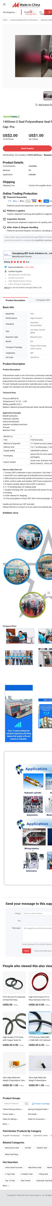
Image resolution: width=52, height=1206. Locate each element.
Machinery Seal (34, 1167)
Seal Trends (26, 1180)
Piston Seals (8, 1114)
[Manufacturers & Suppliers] (26, 4)
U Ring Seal (43, 1174)
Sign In (7, 287)
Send (26, 950)
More (5, 1185)
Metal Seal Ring (11, 1154)
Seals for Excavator (36, 1119)
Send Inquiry (27, 148)
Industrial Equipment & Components (24, 20)
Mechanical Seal (12, 1147)
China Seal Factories (13, 1167)
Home (5, 20)
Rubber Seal (42, 1147)
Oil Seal (28, 1147)
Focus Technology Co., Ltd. (35, 1195)
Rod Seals (32, 1114)
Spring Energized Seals (37, 1109)
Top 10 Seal (10, 1180)
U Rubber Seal (27, 1174)
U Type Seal (10, 1174)
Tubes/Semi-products (12, 1109)
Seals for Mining (10, 1119)
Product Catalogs (42, 1103)
